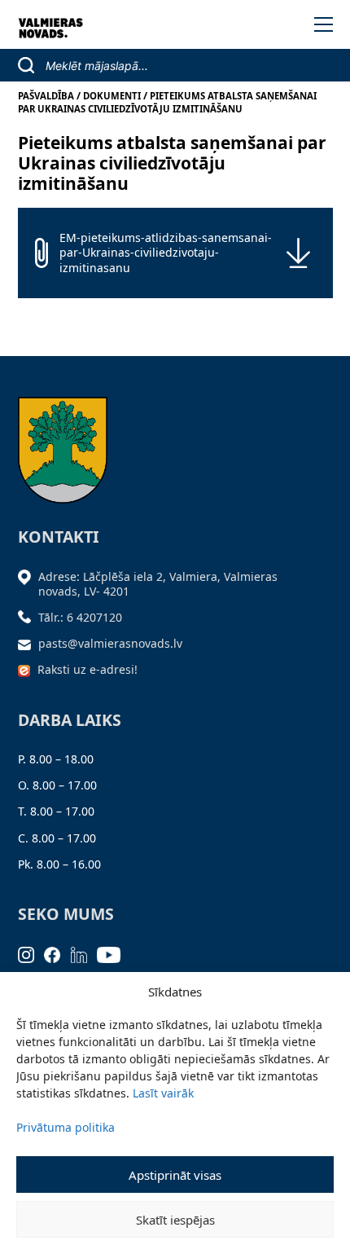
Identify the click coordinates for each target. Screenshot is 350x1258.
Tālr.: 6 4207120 (80, 617)
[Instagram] (31, 953)
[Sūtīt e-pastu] (28, 643)
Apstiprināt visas (175, 1175)
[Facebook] (57, 953)
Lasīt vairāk (163, 1093)
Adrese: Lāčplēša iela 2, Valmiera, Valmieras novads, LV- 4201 (158, 584)
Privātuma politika (65, 1127)
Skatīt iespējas (175, 1220)
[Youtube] (114, 953)
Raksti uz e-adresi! (87, 669)
